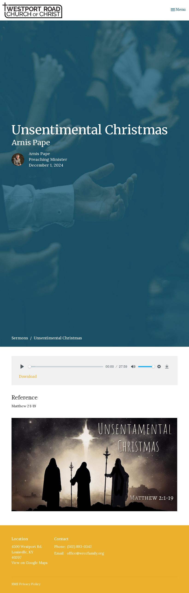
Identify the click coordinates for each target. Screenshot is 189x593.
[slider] (65, 366)
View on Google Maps (29, 563)
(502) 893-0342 (79, 546)
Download (28, 376)
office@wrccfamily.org (85, 553)
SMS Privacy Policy (26, 584)
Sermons (20, 338)
